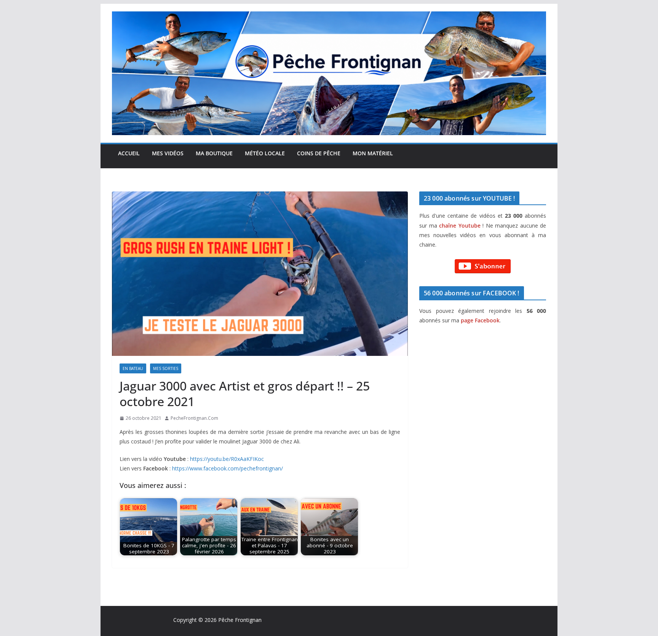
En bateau (133, 368)
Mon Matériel (373, 153)
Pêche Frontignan (240, 619)
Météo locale (265, 153)
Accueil (129, 153)
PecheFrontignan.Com (194, 418)
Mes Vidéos (168, 153)
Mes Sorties (165, 368)
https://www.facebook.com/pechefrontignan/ (227, 468)
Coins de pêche (318, 153)
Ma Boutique (214, 153)
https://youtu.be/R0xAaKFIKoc (227, 458)
